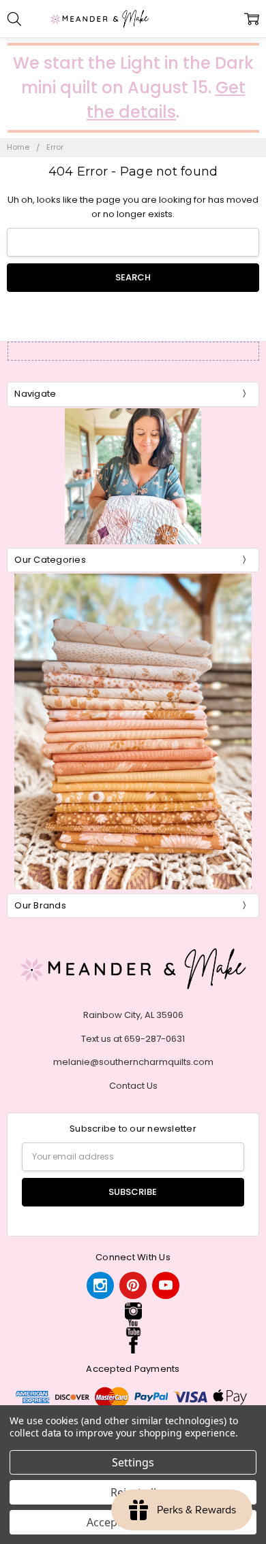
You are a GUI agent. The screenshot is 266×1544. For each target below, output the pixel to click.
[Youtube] (165, 1285)
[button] (132, 1310)
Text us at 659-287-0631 (133, 1038)
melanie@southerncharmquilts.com (133, 1061)
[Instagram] (100, 1285)
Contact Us (133, 1085)
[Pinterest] (133, 1285)
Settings (133, 1462)
